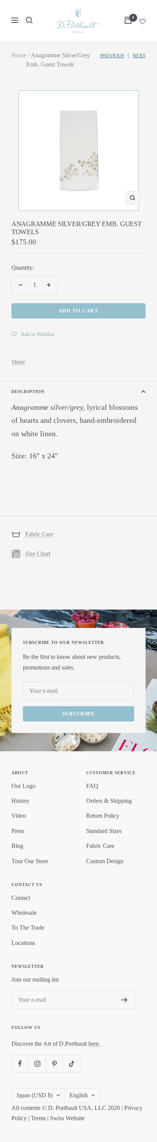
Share (18, 362)
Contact (20, 898)
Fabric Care (39, 534)
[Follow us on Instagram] (37, 1063)
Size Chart (37, 553)
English (78, 1095)
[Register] (124, 1000)
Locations (23, 943)
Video (18, 815)
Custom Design (104, 861)
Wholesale (24, 912)
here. (94, 1043)
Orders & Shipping (109, 800)
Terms (38, 1118)
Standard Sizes (104, 831)
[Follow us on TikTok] (71, 1063)
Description (28, 391)
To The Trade (27, 927)
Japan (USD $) (34, 1095)
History (20, 800)
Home (18, 55)
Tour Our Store (29, 861)
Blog (17, 846)
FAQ (92, 786)
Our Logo (23, 786)
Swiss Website (67, 1118)
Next (139, 55)
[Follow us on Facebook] (20, 1063)
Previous (112, 55)
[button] (32, 334)
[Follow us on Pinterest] (54, 1063)
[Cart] (128, 20)
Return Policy (102, 815)
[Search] (29, 20)
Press (17, 831)
